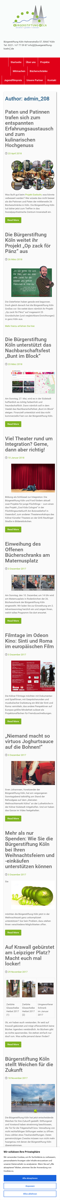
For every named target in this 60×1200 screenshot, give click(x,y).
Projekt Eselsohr (33, 194)
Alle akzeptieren (30, 1178)
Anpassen (30, 1186)
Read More (13, 220)
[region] (30, 1173)
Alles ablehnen (30, 1194)
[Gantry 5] (30, 16)
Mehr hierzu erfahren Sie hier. (20, 326)
